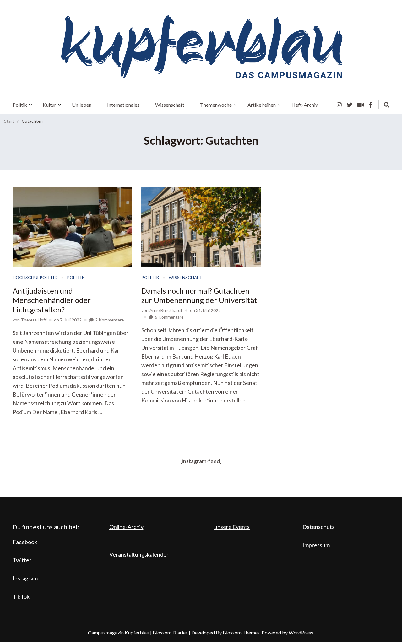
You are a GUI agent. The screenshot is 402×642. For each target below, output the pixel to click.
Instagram (25, 578)
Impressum (316, 545)
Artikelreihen (261, 105)
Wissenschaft (169, 105)
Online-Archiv (126, 526)
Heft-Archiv (304, 105)
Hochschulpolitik (35, 277)
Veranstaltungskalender (139, 554)
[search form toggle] (386, 104)
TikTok (21, 596)
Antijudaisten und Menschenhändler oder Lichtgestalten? (52, 300)
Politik (20, 105)
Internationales (123, 105)
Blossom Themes (241, 632)
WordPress (301, 632)
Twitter (22, 560)
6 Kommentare (169, 317)
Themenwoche (216, 105)
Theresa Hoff (33, 319)
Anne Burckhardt (165, 310)
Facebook (25, 541)
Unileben (81, 105)
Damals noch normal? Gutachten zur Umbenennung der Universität (199, 295)
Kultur (49, 105)
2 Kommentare (109, 319)
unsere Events (232, 526)
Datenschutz (318, 526)
